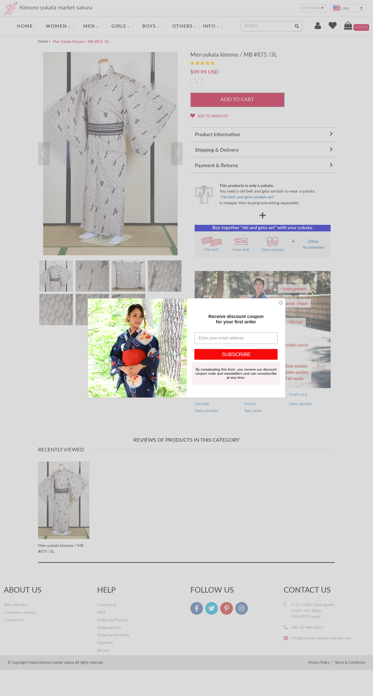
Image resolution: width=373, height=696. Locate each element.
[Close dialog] (280, 302)
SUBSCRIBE (236, 354)
